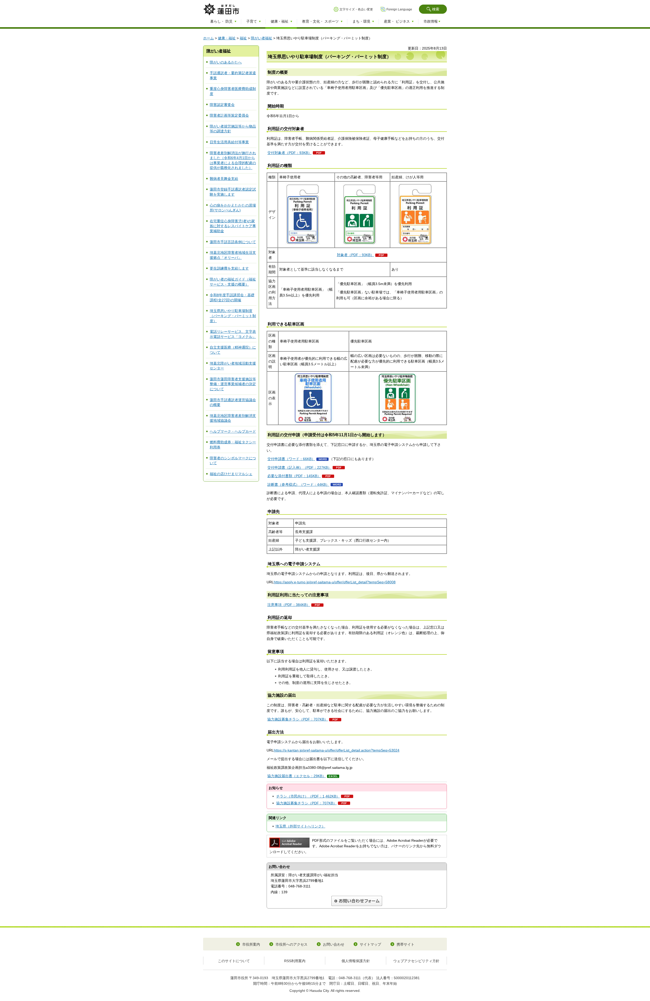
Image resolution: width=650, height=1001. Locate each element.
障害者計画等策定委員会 (229, 115)
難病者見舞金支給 (224, 179)
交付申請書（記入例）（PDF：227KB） (299, 467)
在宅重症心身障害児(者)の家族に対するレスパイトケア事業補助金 (233, 226)
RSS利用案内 (294, 961)
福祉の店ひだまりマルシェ (231, 474)
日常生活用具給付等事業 (229, 142)
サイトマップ (370, 944)
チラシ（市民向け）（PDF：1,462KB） (308, 796)
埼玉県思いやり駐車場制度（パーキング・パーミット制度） (233, 316)
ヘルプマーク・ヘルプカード (233, 431)
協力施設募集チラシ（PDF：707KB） (297, 719)
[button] (433, 9)
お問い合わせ (333, 944)
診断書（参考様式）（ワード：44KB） (298, 484)
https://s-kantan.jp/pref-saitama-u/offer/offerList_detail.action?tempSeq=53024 (336, 750)
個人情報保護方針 (356, 961)
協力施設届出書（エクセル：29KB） (296, 776)
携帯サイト (405, 944)
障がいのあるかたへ (226, 62)
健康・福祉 (227, 38)
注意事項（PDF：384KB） (288, 605)
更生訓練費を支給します (229, 268)
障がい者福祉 (261, 38)
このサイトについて (234, 961)
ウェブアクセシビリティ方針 (416, 961)
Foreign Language (399, 9)
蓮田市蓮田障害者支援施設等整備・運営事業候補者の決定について (233, 384)
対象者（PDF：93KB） (355, 255)
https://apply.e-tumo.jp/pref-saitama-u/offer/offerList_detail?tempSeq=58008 (335, 582)
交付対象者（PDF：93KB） (289, 153)
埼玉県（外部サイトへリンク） (300, 826)
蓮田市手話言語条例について (233, 242)
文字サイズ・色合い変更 (356, 9)
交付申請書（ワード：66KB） (291, 459)
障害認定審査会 (222, 105)
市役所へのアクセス (291, 944)
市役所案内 (251, 944)
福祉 (243, 38)
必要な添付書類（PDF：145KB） (294, 476)
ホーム (208, 38)
